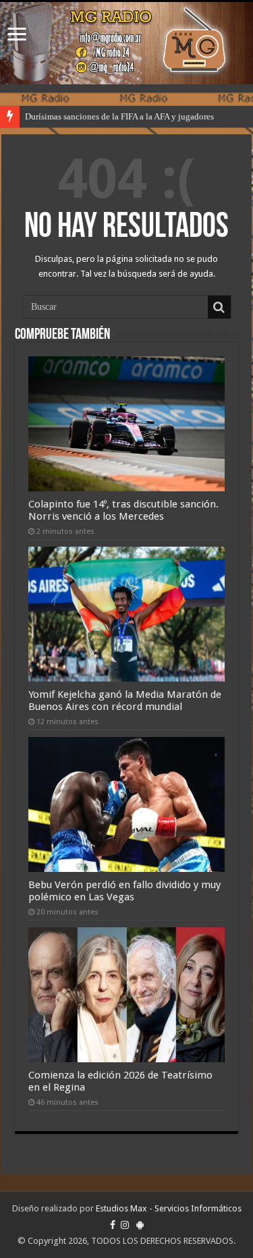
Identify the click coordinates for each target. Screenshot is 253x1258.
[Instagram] (124, 1225)
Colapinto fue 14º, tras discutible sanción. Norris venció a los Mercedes (123, 510)
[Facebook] (113, 1225)
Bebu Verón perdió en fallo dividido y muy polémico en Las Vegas (124, 891)
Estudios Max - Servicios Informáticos (169, 1208)
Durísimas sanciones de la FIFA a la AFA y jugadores (119, 116)
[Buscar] (219, 307)
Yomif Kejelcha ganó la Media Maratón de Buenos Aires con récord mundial (124, 700)
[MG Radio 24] (126, 43)
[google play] (140, 1225)
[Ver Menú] (16, 35)
